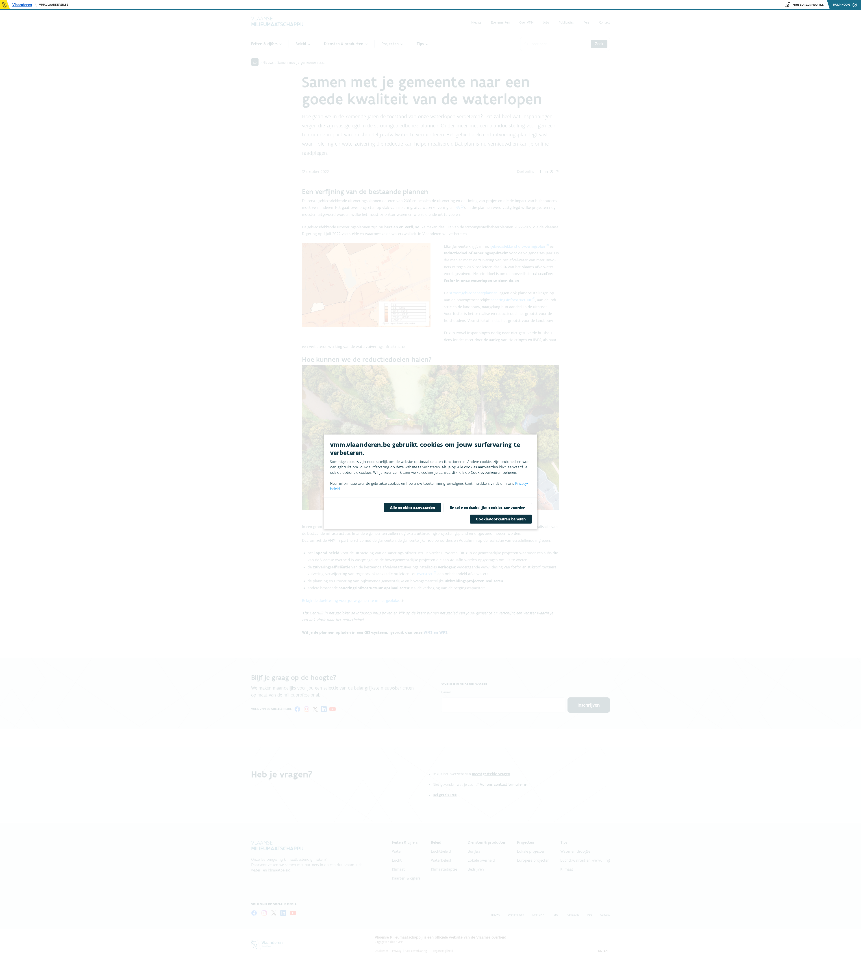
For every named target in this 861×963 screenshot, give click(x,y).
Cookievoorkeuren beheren (501, 519)
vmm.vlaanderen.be (53, 5)
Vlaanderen (22, 4)
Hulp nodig (841, 5)
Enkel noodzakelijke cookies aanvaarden (488, 507)
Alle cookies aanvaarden (412, 507)
